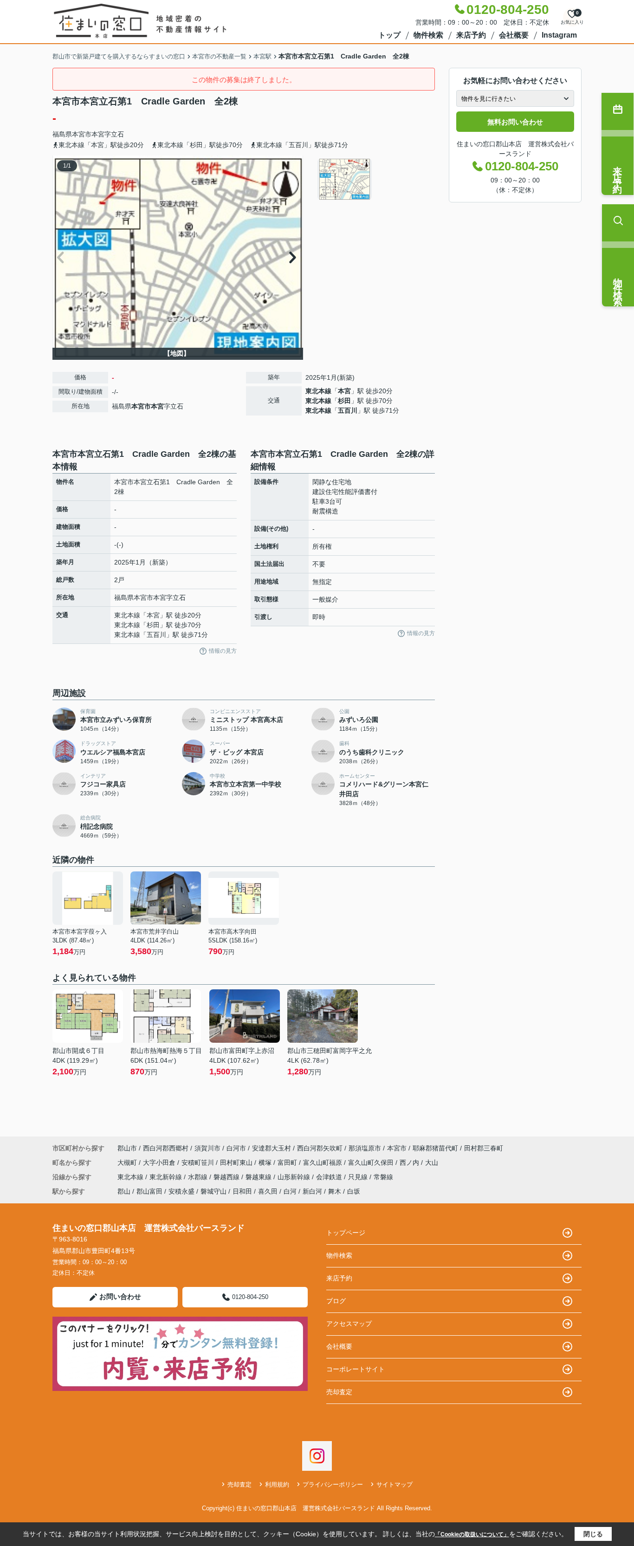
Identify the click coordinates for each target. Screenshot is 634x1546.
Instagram (559, 35)
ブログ (336, 1301)
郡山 (123, 1191)
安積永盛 (181, 1191)
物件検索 (428, 35)
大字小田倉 (160, 1162)
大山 (431, 1162)
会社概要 (514, 35)
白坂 (353, 1191)
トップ (389, 35)
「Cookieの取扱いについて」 (472, 1534)
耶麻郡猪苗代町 (435, 1148)
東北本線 (318, 391)
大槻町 (128, 1162)
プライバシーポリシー (333, 1484)
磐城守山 (213, 1191)
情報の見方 (223, 651)
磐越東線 (259, 1177)
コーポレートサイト (355, 1369)
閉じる (593, 1534)
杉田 (344, 400)
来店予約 (471, 35)
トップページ (345, 1232)
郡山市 (127, 1148)
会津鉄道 (330, 1177)
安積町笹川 (198, 1162)
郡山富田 (149, 1191)
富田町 (288, 1162)
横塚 (266, 1162)
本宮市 (81, 134)
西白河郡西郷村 (165, 1148)
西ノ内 (410, 1162)
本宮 (97, 134)
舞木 (334, 1191)
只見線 (358, 1177)
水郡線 (198, 1177)
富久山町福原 (323, 1162)
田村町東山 (237, 1162)
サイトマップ (394, 1484)
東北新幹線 (166, 1177)
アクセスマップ (349, 1323)
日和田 (242, 1191)
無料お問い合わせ (515, 122)
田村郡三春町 (483, 1148)
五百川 (347, 410)
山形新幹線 (295, 1177)
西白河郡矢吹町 (320, 1148)
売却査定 (339, 1392)
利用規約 (277, 1484)
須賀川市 (207, 1148)
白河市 (236, 1148)
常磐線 (383, 1177)
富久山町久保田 (371, 1162)
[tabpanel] (375, 179)
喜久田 (268, 1191)
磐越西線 (227, 1177)
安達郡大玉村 (271, 1148)
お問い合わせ (120, 1296)
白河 (290, 1191)
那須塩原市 (365, 1148)
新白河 (312, 1191)
